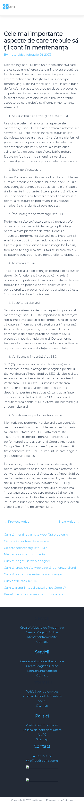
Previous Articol (17, 521)
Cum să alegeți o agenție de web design (33, 574)
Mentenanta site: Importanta (24, 554)
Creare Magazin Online (42, 632)
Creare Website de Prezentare (42, 627)
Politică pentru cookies (42, 691)
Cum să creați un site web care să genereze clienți (40, 567)
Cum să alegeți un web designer (27, 561)
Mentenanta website (42, 637)
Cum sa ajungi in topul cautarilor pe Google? (35, 587)
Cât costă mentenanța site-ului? (26, 541)
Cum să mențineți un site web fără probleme (36, 534)
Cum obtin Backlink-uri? (21, 581)
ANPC (42, 701)
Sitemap (42, 705)
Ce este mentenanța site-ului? (25, 548)
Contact (42, 642)
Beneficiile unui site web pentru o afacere (33, 594)
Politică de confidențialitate (42, 696)
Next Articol (69, 521)
